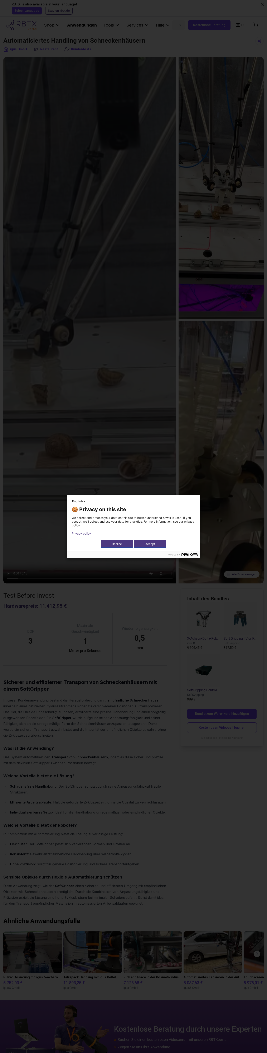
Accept (150, 544)
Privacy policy (81, 533)
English (77, 501)
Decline (117, 544)
